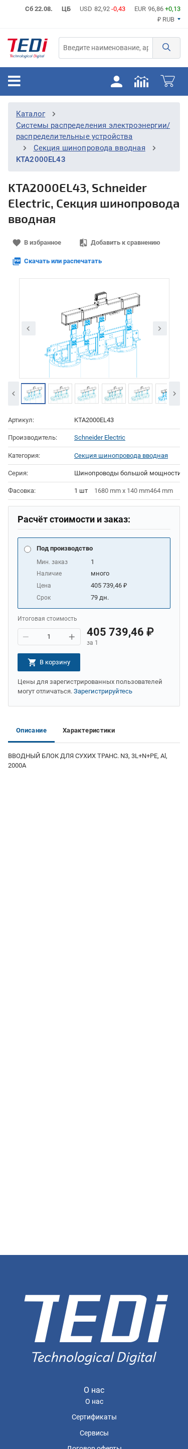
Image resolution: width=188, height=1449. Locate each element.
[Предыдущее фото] (29, 328)
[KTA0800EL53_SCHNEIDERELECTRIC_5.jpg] (140, 394)
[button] (166, 48)
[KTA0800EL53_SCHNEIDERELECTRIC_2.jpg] (60, 394)
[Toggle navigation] (14, 81)
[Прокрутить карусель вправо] (174, 394)
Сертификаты (94, 1417)
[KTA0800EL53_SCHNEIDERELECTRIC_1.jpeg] (33, 394)
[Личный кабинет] (116, 81)
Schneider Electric (99, 437)
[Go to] (27, 48)
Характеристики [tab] (89, 730)
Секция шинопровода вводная (89, 147)
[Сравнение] (141, 81)
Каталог (30, 113)
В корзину (55, 662)
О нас (94, 1401)
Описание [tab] (31, 730)
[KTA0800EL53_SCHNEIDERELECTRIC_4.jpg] (114, 394)
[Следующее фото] (160, 328)
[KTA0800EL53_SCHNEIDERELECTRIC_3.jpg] (87, 394)
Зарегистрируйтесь (103, 691)
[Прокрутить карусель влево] (13, 394)
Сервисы (94, 1433)
